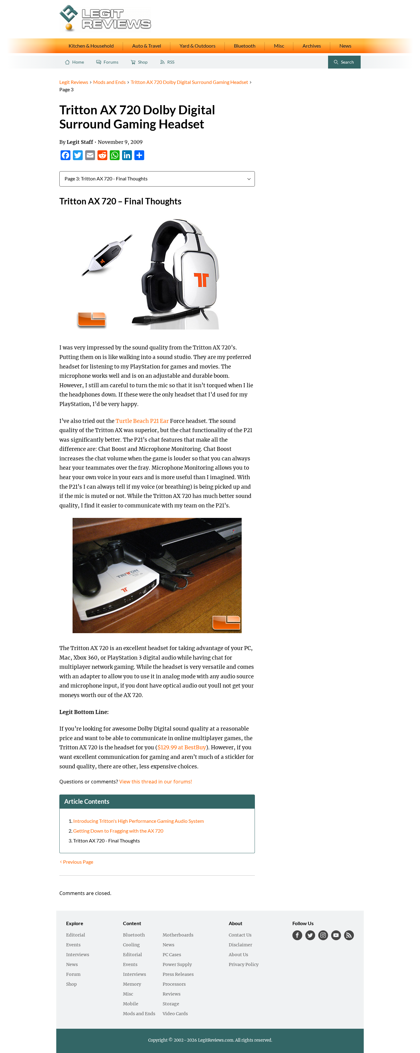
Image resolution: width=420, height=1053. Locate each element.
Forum (73, 974)
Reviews (171, 994)
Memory (132, 984)
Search (342, 63)
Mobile (130, 1004)
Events (73, 945)
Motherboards (178, 935)
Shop (143, 62)
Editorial (75, 935)
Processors (174, 984)
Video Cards (175, 1014)
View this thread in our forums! (155, 781)
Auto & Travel (146, 46)
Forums (111, 62)
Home (78, 62)
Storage (171, 1004)
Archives (312, 46)
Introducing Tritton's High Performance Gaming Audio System (138, 821)
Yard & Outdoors (198, 46)
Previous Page (78, 862)
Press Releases (178, 974)
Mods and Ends (139, 1014)
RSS (170, 62)
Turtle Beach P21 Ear (143, 421)
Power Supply (177, 965)
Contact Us (240, 935)
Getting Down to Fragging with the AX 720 (118, 831)
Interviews (77, 955)
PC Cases (172, 955)
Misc (279, 46)
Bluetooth (245, 46)
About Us (238, 955)
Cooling (131, 945)
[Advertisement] (310, 170)
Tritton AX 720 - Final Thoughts (106, 840)
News (345, 46)
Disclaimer (240, 945)
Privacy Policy (244, 965)
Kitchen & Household (91, 46)
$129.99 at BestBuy (181, 747)
